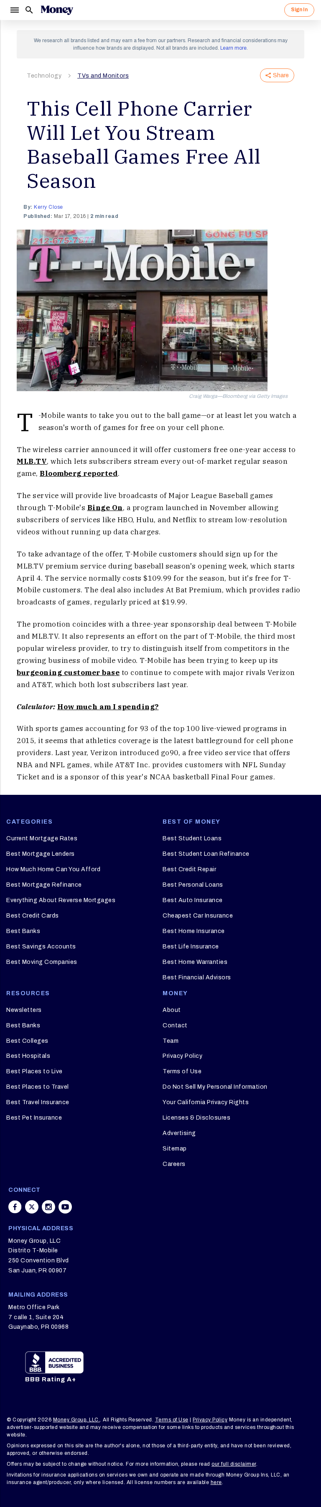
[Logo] (57, 10)
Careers (174, 1164)
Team (170, 1041)
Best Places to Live (34, 1071)
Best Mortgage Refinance (44, 885)
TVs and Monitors (103, 76)
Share (281, 75)
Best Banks (23, 931)
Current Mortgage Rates (41, 838)
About (172, 1010)
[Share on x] (31, 1207)
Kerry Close (48, 207)
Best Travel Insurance (37, 1102)
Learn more (233, 48)
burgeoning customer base (68, 672)
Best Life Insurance (191, 946)
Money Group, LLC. (76, 1420)
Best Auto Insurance (193, 900)
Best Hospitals (28, 1056)
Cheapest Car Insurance (198, 916)
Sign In (299, 10)
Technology (44, 76)
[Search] (29, 10)
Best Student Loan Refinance (206, 854)
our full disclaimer (233, 1464)
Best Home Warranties (195, 962)
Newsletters (24, 1010)
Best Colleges (27, 1041)
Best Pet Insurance (34, 1118)
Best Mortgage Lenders (40, 854)
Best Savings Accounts (41, 946)
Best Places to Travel (37, 1087)
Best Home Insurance (194, 931)
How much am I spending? (108, 706)
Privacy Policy (182, 1056)
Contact (175, 1025)
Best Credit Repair (189, 869)
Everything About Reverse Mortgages (60, 900)
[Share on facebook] (15, 1207)
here (216, 1482)
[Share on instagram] (48, 1207)
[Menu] (14, 10)
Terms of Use (182, 1071)
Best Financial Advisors (197, 977)
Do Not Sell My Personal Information (215, 1087)
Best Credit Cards (32, 916)
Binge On (105, 507)
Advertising (179, 1133)
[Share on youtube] (65, 1207)
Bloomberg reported (79, 473)
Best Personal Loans (193, 885)
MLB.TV (32, 461)
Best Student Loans (192, 838)
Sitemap (175, 1148)
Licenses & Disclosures (196, 1118)
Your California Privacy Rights (206, 1102)
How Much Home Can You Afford (53, 869)
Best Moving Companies (41, 962)
